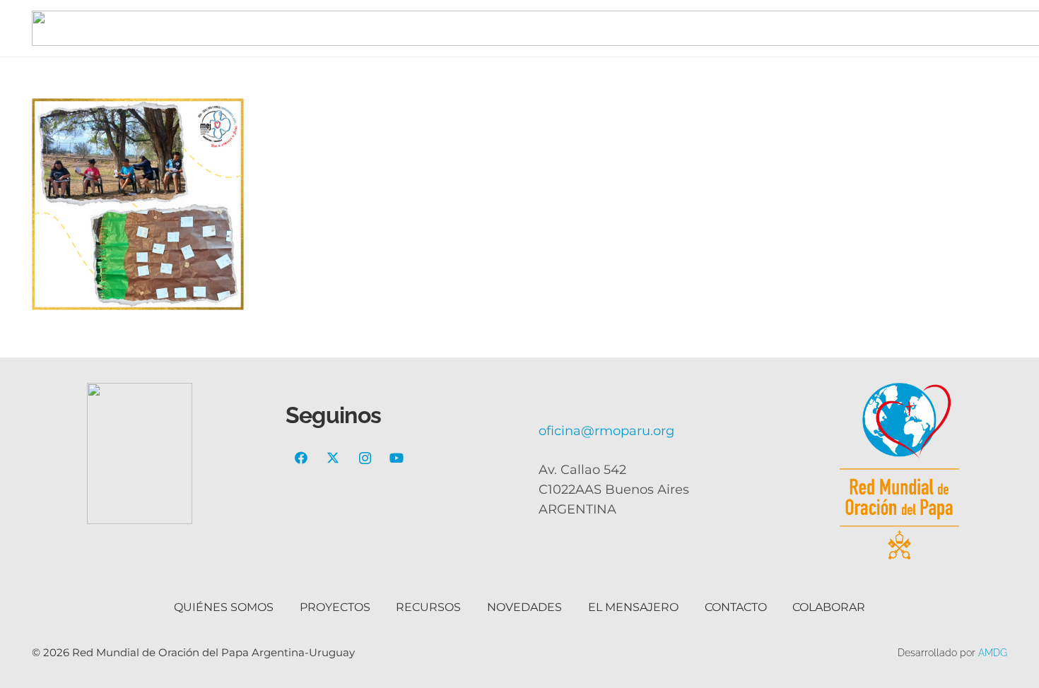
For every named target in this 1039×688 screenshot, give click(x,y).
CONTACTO (736, 607)
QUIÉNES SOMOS (224, 607)
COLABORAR (828, 607)
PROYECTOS (335, 607)
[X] (333, 458)
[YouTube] (397, 458)
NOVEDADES (524, 607)
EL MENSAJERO (633, 607)
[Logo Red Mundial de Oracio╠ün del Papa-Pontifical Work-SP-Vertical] (900, 471)
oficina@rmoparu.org (606, 431)
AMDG (992, 652)
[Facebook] (301, 458)
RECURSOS (428, 607)
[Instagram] (365, 458)
